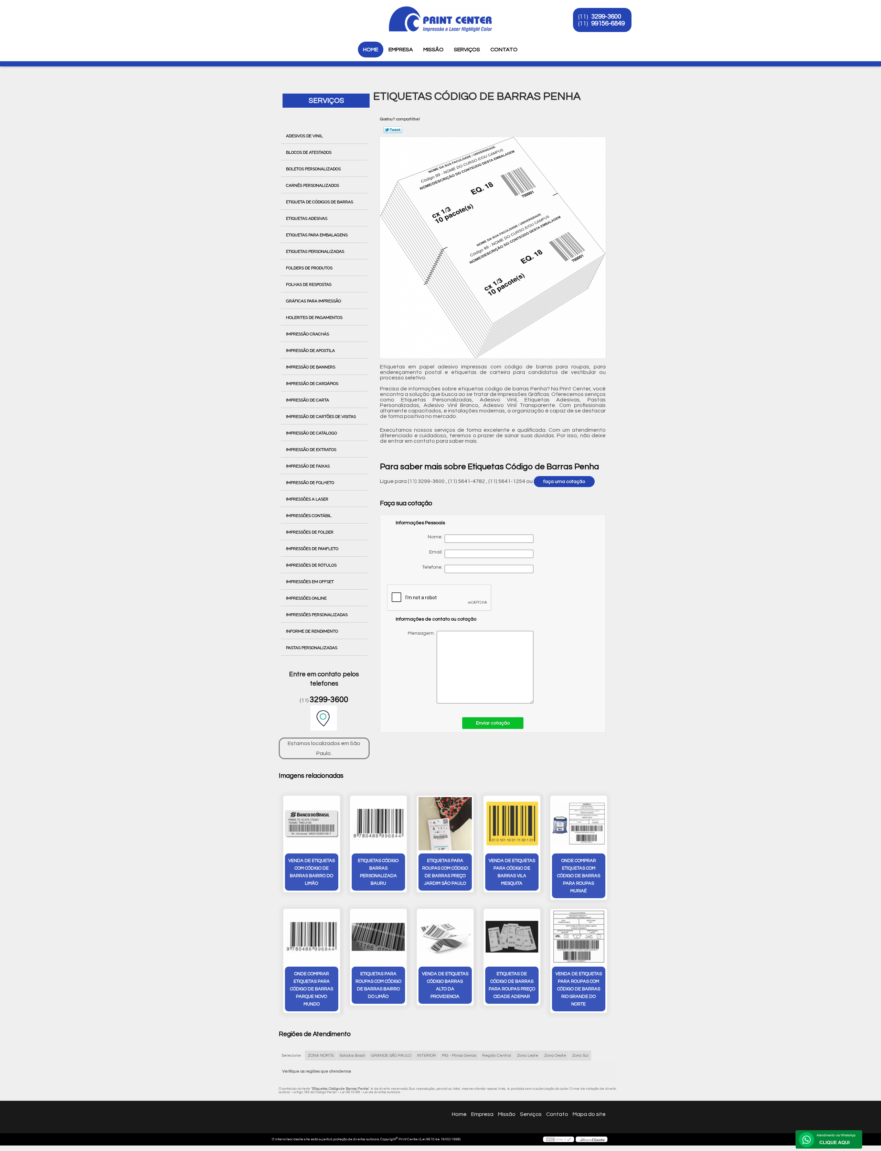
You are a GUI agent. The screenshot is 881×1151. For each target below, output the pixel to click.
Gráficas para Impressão (313, 301)
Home (370, 49)
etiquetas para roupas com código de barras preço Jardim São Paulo (445, 872)
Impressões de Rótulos (311, 565)
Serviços (467, 49)
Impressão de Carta (307, 400)
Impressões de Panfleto (312, 548)
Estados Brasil (352, 1055)
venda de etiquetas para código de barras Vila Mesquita (512, 872)
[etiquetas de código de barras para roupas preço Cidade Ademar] (512, 937)
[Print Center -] (275, 14)
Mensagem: (466, 667)
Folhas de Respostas (308, 284)
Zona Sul (580, 1055)
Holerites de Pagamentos (314, 317)
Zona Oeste (555, 1055)
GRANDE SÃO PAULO (391, 1055)
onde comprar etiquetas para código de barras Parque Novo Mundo (311, 989)
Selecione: (292, 1055)
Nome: (436, 537)
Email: (437, 552)
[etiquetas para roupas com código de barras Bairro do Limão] (378, 937)
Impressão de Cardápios (312, 383)
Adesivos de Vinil (304, 135)
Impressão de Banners (310, 367)
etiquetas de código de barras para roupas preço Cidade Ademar (512, 985)
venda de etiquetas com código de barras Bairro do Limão (311, 872)
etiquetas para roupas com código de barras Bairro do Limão (378, 985)
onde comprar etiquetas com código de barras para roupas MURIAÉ (578, 875)
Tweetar (392, 129)
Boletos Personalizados (313, 168)
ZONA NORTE (321, 1055)
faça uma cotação (564, 481)
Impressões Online (306, 598)
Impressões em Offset (310, 581)
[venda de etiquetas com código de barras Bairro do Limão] (311, 824)
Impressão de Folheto (310, 482)
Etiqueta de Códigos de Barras (319, 202)
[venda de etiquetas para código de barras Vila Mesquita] (512, 824)
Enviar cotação (493, 723)
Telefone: (433, 567)
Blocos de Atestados (308, 152)
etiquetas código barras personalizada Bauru (378, 872)
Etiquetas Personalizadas (315, 251)
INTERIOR (426, 1055)
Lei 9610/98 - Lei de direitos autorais (370, 1092)
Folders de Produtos (309, 268)
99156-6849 (608, 23)
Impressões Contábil (308, 515)
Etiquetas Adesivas (306, 218)
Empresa (401, 49)
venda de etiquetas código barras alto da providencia (445, 985)
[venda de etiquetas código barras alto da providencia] (445, 937)
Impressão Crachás (307, 334)
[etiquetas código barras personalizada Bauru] (378, 824)
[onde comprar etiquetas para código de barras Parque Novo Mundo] (311, 937)
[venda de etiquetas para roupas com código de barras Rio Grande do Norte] (578, 937)
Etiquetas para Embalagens (317, 235)
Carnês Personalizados (312, 185)
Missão (433, 49)
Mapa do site (589, 1114)
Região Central (496, 1055)
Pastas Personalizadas (311, 647)
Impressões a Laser (307, 499)
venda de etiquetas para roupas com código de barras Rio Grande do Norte (578, 989)
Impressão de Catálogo (311, 433)
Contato (504, 49)
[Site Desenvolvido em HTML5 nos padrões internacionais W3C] (558, 1139)
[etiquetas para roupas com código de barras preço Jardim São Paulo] (445, 824)
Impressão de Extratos (311, 449)
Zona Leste (527, 1055)
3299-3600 (606, 16)
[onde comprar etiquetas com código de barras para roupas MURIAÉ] (578, 824)
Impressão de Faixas (308, 466)
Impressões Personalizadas (317, 614)
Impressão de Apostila (310, 350)
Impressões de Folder (309, 532)
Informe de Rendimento (312, 631)
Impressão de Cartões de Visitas (321, 416)
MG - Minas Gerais (459, 1055)
